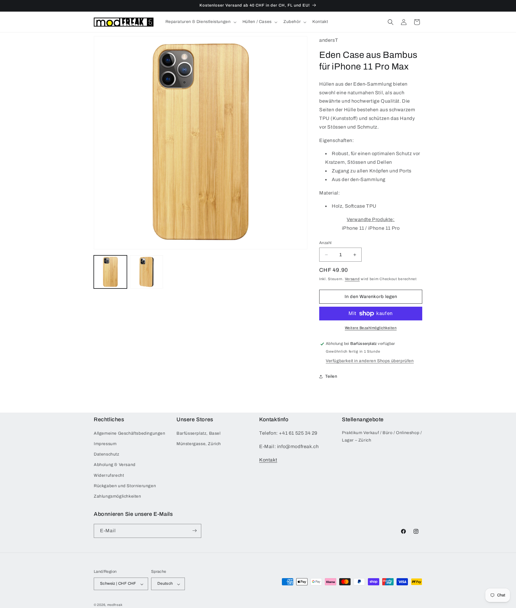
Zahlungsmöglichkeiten (117, 496)
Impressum (105, 444)
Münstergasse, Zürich (198, 444)
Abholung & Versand (115, 465)
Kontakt (268, 459)
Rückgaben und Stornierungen (125, 486)
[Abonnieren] (194, 531)
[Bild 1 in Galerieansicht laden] (110, 271)
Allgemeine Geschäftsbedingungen (129, 433)
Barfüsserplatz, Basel (198, 433)
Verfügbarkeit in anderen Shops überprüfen (370, 361)
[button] (200, 22)
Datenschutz (106, 454)
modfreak (115, 605)
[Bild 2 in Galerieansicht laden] (146, 271)
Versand (352, 279)
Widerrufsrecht (109, 475)
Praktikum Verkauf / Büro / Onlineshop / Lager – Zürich (382, 436)
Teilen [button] (331, 376)
